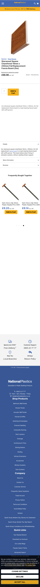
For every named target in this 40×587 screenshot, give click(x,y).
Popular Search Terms (20, 548)
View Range (12, 59)
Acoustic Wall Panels (20, 412)
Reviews (5, 165)
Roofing (20, 452)
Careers (20, 513)
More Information (8, 160)
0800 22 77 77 (21, 391)
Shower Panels (20, 408)
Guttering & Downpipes (20, 421)
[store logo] (20, 2)
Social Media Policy (20, 509)
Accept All (19, 582)
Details (5, 144)
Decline (19, 577)
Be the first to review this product (9, 72)
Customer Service (20, 487)
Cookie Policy (31, 565)
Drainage (20, 438)
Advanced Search (20, 552)
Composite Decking (20, 430)
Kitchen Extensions (20, 456)
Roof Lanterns (20, 434)
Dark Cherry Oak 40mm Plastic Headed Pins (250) (11, 204)
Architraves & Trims (20, 443)
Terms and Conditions (20, 504)
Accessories (20, 460)
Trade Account (20, 495)
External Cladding (20, 425)
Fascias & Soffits (20, 416)
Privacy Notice (20, 500)
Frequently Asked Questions (20, 491)
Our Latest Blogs (20, 543)
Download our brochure (20, 539)
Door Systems (20, 469)
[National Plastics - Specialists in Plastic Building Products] (20, 383)
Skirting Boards (20, 447)
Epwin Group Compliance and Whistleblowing (20, 526)
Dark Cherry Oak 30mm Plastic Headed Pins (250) (31, 204)
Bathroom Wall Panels (20, 403)
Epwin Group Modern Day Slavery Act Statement (20, 517)
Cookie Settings (20, 571)
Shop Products (20, 398)
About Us (20, 478)
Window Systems (20, 465)
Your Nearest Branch (20, 535)
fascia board (13, 151)
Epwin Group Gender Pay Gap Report (20, 522)
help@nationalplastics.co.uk (21, 396)
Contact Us (20, 482)
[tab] (20, 144)
